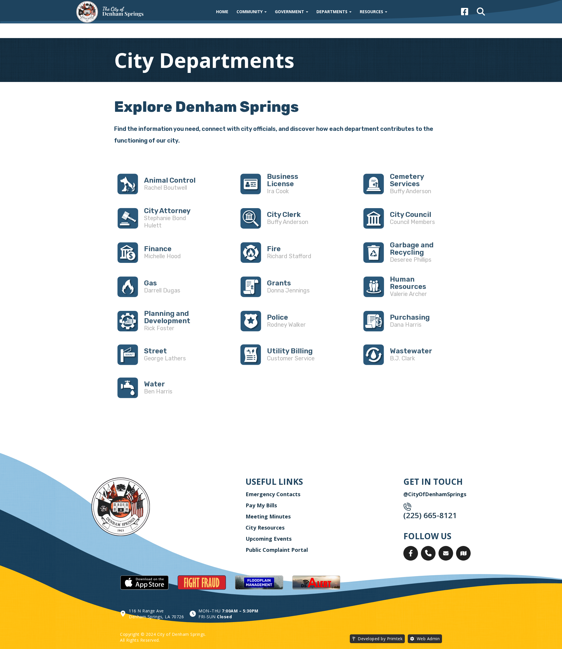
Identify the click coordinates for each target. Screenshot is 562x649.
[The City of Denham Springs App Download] (144, 582)
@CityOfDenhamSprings (434, 494)
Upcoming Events (269, 538)
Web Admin (428, 638)
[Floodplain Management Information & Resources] (259, 582)
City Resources (265, 527)
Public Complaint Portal (277, 549)
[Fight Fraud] (201, 582)
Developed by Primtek (380, 638)
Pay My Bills (261, 505)
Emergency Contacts (273, 494)
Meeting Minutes (268, 516)
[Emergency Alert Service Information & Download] (316, 582)
